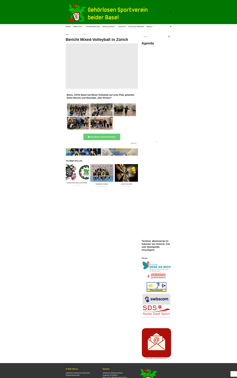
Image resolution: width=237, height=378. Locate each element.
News (68, 27)
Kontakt (122, 27)
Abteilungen (108, 27)
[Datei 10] (101, 109)
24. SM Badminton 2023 (127, 152)
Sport (67, 34)
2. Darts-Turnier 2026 (126, 184)
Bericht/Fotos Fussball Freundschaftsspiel (82, 152)
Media (149, 27)
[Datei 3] (101, 123)
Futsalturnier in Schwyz (102, 184)
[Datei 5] (78, 109)
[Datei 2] (78, 123)
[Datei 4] (124, 109)
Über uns (77, 27)
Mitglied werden (136, 27)
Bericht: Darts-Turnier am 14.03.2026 (77, 182)
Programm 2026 (93, 27)
